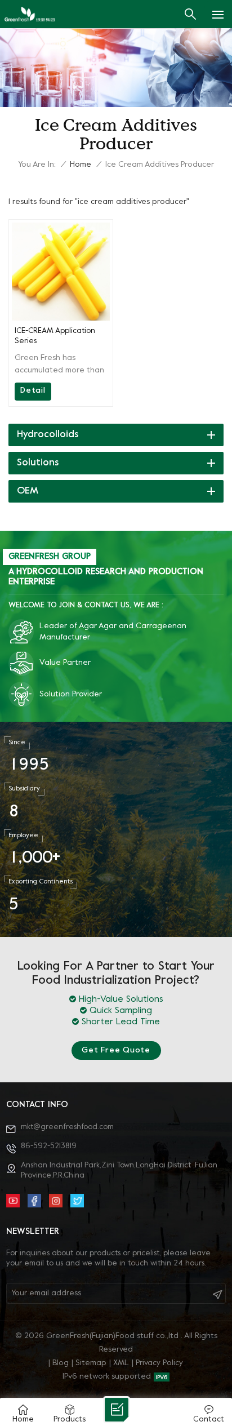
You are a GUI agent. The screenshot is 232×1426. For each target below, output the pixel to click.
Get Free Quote (116, 1050)
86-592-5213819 (49, 1146)
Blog (60, 1363)
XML (121, 1363)
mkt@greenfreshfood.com (67, 1127)
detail (33, 390)
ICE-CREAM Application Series (55, 336)
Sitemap (90, 1363)
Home (80, 164)
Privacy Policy (159, 1363)
